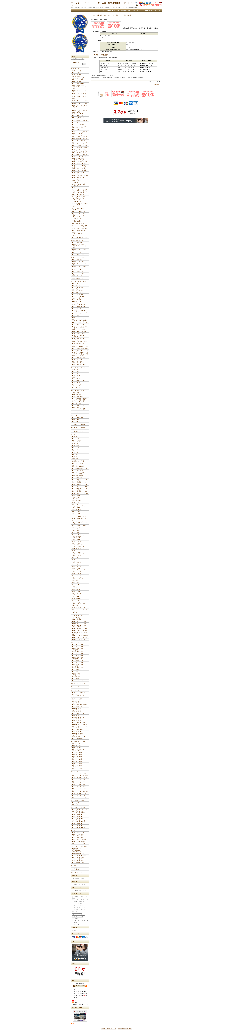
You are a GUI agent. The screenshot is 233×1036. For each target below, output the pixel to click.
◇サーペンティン (76, 555)
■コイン (74, 451)
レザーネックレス (77, 869)
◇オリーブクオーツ (77, 511)
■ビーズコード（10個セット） (80, 813)
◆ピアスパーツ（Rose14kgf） (76, 200)
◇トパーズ (75, 580)
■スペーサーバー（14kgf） (79, 131)
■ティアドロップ (76, 440)
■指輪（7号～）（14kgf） (79, 167)
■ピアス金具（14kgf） (78, 83)
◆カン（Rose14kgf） (78, 192)
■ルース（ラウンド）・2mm (79, 479)
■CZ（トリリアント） (78, 680)
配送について (75, 875)
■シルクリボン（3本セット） (80, 836)
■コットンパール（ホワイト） (80, 775)
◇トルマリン (75, 582)
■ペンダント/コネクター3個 (80, 348)
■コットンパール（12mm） (79, 786)
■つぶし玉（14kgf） (78, 79)
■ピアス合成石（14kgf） (79, 112)
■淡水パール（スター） (78, 719)
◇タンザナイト (76, 568)
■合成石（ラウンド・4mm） (79, 621)
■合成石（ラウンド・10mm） (80, 628)
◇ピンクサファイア (77, 545)
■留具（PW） (75, 419)
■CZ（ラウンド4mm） (78, 648)
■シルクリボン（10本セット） (80, 839)
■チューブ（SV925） (78, 292)
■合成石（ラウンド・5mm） (79, 623)
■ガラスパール (76, 694)
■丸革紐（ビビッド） (78, 850)
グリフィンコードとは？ (78, 915)
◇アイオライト (76, 495)
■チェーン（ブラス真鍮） (79, 409)
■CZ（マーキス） (77, 675)
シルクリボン (75, 830)
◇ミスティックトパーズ (78, 579)
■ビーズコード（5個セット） (80, 811)
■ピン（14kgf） (76, 72)
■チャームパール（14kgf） (79, 142)
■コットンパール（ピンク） (79, 777)
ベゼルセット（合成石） (78, 427)
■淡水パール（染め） (78, 728)
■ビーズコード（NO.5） (78, 821)
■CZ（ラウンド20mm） (78, 667)
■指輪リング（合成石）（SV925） (78, 339)
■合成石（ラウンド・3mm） (79, 619)
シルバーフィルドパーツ (78, 367)
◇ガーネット (75, 515)
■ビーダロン (75, 804)
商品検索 (76, 62)
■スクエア (75, 452)
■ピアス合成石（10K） (78, 254)
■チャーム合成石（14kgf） (79, 136)
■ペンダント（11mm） (78, 355)
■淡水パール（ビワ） (78, 710)
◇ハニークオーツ (76, 584)
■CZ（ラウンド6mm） (78, 651)
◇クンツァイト (76, 538)
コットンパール (76, 771)
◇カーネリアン (76, 527)
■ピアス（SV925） (77, 299)
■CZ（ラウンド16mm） (78, 664)
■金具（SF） (75, 377)
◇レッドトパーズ (76, 577)
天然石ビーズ (75, 434)
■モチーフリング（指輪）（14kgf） (79, 184)
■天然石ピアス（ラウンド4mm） (79, 94)
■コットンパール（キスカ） (79, 774)
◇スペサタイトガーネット (79, 518)
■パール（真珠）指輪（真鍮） (80, 398)
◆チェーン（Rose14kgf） (79, 223)
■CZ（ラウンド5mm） (78, 650)
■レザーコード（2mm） (78, 860)
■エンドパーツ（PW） (78, 417)
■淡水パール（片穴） (78, 731)
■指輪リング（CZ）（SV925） (80, 341)
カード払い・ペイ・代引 (78, 884)
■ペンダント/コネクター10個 (80, 352)
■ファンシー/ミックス (78, 477)
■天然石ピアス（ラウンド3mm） (79, 90)
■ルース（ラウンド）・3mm (79, 481)
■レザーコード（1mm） (78, 857)
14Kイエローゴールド (78, 257)
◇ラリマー (75, 605)
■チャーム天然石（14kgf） (79, 138)
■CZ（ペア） (75, 678)
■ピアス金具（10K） (78, 242)
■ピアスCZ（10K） (77, 252)
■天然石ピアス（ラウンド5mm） (79, 97)
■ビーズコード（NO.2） (78, 816)
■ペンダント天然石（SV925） (80, 321)
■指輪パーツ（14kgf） (78, 160)
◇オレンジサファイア (78, 548)
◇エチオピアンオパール (78, 506)
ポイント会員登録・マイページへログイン (128, 10)
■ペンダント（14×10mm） (79, 357)
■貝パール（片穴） (77, 745)
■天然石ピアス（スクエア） (79, 105)
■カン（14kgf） (76, 70)
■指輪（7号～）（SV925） (79, 329)
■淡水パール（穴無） (78, 733)
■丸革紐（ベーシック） (78, 848)
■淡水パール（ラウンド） (79, 701)
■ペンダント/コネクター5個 (80, 350)
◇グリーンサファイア (78, 552)
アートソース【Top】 (96, 15)
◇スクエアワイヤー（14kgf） (80, 191)
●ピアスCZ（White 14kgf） (80, 237)
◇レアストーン (76, 611)
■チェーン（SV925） (78, 294)
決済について (75, 881)
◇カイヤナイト (76, 513)
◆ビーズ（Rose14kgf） (79, 198)
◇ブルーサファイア (77, 541)
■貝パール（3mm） (77, 752)
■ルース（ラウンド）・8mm (79, 490)
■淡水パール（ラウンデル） (79, 704)
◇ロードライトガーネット (79, 516)
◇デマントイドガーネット (79, 525)
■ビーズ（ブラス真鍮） (78, 405)
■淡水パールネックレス (78, 736)
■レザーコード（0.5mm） (79, 855)
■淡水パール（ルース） (78, 729)
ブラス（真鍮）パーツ (78, 390)
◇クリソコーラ (76, 532)
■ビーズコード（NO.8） (78, 825)
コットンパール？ (77, 913)
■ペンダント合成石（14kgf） (80, 147)
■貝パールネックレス (78, 749)
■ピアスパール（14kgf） (79, 115)
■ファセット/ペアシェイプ (79, 468)
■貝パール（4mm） (77, 754)
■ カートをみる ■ (108, 10)
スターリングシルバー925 (79, 281)
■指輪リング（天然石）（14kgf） (78, 173)
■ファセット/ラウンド (78, 463)
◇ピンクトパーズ (76, 575)
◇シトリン (75, 557)
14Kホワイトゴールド (78, 278)
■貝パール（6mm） (77, 758)
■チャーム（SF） (77, 382)
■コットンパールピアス (78, 795)
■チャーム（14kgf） (78, 135)
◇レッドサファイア (77, 543)
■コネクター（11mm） (78, 362)
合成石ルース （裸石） (78, 615)
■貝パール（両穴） (77, 743)
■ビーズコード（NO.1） (78, 814)
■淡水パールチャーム (78, 738)
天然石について (76, 924)
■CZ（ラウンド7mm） (78, 653)
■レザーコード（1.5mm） (79, 859)
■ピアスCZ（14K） (77, 269)
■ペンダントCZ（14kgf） (79, 149)
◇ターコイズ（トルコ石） (79, 570)
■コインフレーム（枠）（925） (78, 344)
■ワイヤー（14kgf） (78, 187)
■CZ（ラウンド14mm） (78, 662)
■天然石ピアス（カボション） (80, 110)
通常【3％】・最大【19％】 (80, 890)
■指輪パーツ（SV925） (78, 328)
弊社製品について (77, 893)
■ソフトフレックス (77, 802)
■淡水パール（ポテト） (78, 703)
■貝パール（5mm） (77, 756)
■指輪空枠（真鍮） (77, 394)
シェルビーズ (75, 686)
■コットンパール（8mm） (79, 782)
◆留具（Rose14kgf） (78, 215)
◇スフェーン (75, 564)
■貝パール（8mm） (77, 761)
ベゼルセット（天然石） (78, 424)
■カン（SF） (75, 369)
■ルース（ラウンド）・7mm (79, 488)
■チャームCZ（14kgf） (78, 140)
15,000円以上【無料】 (78, 878)
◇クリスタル (75, 530)
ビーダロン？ (75, 918)
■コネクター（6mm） (78, 359)
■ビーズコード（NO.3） (78, 818)
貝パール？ (75, 911)
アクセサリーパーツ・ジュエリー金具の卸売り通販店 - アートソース (102, 4)
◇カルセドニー (76, 529)
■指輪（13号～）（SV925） (80, 333)
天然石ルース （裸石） (78, 461)
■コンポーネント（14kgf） (79, 154)
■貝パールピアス (76, 747)
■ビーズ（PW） (76, 421)
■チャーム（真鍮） (77, 403)
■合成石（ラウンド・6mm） (79, 625)
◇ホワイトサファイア (78, 554)
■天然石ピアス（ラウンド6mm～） (80, 100)
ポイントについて (77, 887)
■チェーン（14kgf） (78, 122)
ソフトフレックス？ (77, 917)
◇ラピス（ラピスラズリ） (79, 604)
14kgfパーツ (76, 68)
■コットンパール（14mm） (79, 788)
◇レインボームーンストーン (79, 609)
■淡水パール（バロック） (79, 722)
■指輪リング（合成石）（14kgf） (78, 178)
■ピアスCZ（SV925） (78, 308)
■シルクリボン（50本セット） (80, 843)
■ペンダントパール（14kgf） (80, 151)
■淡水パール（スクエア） (79, 717)
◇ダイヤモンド (76, 589)
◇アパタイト (75, 502)
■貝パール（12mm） (77, 767)
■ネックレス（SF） (77, 384)
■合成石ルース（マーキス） (79, 637)
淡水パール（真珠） (77, 699)
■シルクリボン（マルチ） (79, 832)
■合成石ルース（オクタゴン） (80, 635)
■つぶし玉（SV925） (78, 287)
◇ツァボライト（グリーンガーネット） (80, 522)
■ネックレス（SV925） (78, 296)
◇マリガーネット (76, 520)
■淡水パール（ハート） (78, 720)
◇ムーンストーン (76, 593)
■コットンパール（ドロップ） (80, 793)
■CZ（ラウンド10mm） (78, 659)
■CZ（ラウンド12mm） (78, 660)
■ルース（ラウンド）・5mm (79, 484)
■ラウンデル (75, 445)
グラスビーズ (75, 690)
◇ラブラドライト (76, 600)
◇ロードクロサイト (77, 602)
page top (156, 84)
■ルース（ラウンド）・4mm (79, 482)
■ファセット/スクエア (78, 466)
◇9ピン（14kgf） (77, 76)
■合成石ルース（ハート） (79, 639)
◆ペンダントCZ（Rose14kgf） (76, 220)
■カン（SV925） (76, 283)
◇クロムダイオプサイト (78, 536)
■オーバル (75, 454)
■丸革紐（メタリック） (78, 853)
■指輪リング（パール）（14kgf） (78, 181)
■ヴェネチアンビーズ (78, 696)
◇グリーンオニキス (77, 509)
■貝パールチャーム (77, 751)
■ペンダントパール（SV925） (80, 326)
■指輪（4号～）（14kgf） (79, 165)
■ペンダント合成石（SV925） (80, 322)
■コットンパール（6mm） (79, 781)
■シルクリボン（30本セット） (80, 841)
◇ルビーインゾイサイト (78, 607)
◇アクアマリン (76, 497)
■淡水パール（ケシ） (78, 711)
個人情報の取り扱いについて (108, 1029)
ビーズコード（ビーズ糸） (79, 807)
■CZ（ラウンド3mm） (78, 646)
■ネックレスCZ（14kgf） (79, 126)
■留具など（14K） (77, 275)
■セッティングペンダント (79, 152)
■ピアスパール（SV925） (79, 310)
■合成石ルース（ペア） (78, 634)
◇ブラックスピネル (77, 563)
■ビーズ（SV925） (77, 289)
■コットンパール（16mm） (79, 790)
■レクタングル (76, 447)
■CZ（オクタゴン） (77, 671)
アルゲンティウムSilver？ (79, 909)
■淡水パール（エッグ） (78, 708)
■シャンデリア (76, 442)
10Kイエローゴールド (78, 240)
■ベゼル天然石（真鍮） (78, 401)
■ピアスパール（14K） (78, 273)
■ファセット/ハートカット (79, 472)
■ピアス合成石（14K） (78, 271)
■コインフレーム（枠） (78, 144)
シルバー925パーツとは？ (79, 907)
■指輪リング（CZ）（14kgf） (80, 175)
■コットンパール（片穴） (79, 779)
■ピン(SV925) (76, 285)
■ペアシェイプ (76, 438)
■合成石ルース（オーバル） (79, 630)
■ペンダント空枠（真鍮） (79, 400)
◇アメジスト (75, 499)
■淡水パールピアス (77, 735)
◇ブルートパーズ (76, 571)
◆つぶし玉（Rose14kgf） (79, 196)
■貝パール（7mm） (77, 759)
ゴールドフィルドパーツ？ (79, 903)
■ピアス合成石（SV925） (79, 306)
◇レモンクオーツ (76, 598)
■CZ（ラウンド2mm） (78, 644)
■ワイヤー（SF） (77, 387)
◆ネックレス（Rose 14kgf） (80, 225)
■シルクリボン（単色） (78, 834)
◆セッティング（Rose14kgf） (76, 217)
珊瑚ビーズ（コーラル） (78, 683)
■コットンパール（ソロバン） (80, 791)
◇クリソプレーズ (76, 534)
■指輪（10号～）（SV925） (80, 331)
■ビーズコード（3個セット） (80, 809)
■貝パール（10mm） (77, 765)
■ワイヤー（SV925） (78, 290)
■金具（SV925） (76, 315)
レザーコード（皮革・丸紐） (80, 846)
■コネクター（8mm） (78, 361)
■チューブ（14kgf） (78, 133)
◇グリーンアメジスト (78, 500)
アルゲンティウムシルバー (79, 412)
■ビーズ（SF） (76, 378)
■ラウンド (75, 443)
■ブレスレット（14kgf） (79, 158)
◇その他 (74, 612)
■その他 (74, 456)
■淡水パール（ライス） (78, 706)
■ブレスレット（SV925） (79, 298)
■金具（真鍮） (76, 407)
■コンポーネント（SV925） (79, 312)
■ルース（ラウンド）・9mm (79, 491)
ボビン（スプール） (77, 872)
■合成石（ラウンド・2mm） (79, 618)
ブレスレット (75, 865)
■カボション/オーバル (78, 475)
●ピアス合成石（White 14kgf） (78, 234)
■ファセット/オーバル (78, 465)
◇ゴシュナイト (76, 539)
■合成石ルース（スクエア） (79, 632)
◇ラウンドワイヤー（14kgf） (80, 189)
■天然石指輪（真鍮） (78, 396)
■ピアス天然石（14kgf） (79, 85)
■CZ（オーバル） (77, 669)
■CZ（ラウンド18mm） (78, 666)
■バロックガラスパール (78, 692)
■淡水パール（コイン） (78, 713)
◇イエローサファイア (78, 546)
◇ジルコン (75, 559)
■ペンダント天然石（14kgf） (80, 145)
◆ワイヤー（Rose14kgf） (79, 227)
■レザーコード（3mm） (78, 862)
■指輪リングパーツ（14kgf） (80, 161)
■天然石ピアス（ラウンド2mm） (79, 87)
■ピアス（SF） (76, 373)
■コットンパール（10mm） (79, 784)
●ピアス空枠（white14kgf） (80, 228)
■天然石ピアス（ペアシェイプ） (79, 107)
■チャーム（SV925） (78, 313)
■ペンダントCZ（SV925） (79, 324)
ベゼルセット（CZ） (77, 431)
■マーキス (75, 449)
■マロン (74, 436)
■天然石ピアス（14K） (78, 261)
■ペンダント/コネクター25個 (80, 354)
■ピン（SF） (75, 371)
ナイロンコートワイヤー (78, 800)
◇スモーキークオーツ (78, 566)
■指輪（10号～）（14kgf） (80, 168)
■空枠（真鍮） (76, 393)
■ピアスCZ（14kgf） (78, 113)
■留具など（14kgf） (78, 127)
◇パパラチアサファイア (78, 550)
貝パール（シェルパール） (79, 741)
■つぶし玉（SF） (77, 375)
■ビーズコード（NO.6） (78, 823)
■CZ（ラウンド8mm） (78, 655)
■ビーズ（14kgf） (77, 81)
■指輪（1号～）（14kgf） (79, 163)
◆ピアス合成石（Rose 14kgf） (78, 209)
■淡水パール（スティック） (79, 726)
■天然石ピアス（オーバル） (79, 103)
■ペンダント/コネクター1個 (80, 346)
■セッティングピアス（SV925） (78, 302)
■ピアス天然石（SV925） (79, 304)
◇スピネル (75, 561)
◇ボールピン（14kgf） (78, 78)
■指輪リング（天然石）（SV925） (78, 335)
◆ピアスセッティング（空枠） (80, 203)
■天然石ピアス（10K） (78, 244)
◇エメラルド (75, 504)
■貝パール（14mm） (77, 768)
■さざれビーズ (76, 458)
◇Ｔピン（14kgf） (77, 74)
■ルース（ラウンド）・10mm (80, 493)
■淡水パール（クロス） (78, 715)
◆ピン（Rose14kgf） (78, 194)
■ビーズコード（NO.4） (78, 820)
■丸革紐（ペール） (77, 852)
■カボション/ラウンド (78, 474)
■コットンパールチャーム (79, 797)
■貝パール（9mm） (77, 763)
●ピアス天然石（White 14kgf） (78, 231)
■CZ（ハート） (76, 676)
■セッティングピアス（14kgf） (78, 118)
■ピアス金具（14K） (78, 259)
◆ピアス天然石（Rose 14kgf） (78, 205)
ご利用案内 (147, 10)
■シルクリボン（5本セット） (80, 837)
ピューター (75, 415)
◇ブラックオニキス (77, 507)
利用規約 (74, 927)
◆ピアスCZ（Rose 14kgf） (80, 211)
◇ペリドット (75, 587)
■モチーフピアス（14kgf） (79, 120)
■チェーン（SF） (77, 386)
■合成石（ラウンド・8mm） (79, 627)
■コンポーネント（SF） (78, 380)
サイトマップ (157, 10)
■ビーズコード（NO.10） (79, 827)
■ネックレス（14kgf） (78, 124)
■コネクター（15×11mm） (79, 364)
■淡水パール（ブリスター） (79, 724)
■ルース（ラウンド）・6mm (79, 486)
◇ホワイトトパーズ (77, 573)
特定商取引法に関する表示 (125, 1029)
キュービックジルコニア (78, 642)
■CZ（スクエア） (77, 673)
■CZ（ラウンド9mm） (78, 657)
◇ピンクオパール (76, 586)
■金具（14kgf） (76, 129)
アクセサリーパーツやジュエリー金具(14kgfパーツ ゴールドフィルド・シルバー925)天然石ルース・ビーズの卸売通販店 (104, 7)
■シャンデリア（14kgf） (79, 156)
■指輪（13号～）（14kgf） (80, 170)
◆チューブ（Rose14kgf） (79, 213)
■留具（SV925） (76, 317)
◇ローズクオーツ (76, 596)
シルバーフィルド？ (77, 905)
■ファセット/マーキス (78, 470)
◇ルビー (74, 595)
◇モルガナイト (76, 591)
